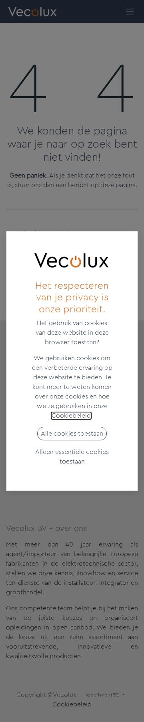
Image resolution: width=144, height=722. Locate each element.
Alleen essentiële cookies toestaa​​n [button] (72, 457)
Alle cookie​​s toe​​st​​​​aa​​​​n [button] (72, 433)
